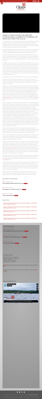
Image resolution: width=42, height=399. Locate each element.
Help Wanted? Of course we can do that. (12, 189)
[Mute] (35, 301)
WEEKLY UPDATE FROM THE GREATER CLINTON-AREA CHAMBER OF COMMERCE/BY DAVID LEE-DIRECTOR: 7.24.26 (20, 219)
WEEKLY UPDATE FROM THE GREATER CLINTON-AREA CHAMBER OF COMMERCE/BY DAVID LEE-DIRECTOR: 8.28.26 (20, 204)
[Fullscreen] (37, 301)
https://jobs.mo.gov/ (10, 148)
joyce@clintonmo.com (7, 97)
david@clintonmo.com (33, 96)
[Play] (5, 301)
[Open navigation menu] (2, 3)
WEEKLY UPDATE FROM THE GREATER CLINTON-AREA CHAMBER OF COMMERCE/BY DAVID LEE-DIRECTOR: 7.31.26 (20, 215)
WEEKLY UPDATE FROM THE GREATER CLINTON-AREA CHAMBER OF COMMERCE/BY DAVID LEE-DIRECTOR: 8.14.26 (20, 207)
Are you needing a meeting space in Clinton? (13, 183)
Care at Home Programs (8, 195)
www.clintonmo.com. (7, 159)
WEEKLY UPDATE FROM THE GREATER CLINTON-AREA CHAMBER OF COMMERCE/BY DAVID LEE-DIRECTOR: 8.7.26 (20, 211)
